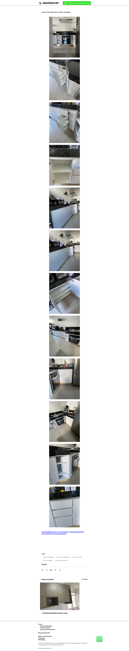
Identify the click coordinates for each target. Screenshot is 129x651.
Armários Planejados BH (63, 557)
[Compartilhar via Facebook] (42, 570)
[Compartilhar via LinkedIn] (51, 570)
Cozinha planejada (47, 560)
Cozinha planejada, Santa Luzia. (55, 613)
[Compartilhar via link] (55, 570)
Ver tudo (84, 579)
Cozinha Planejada (45, 626)
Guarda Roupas (44, 627)
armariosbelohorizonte (61, 560)
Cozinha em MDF (77, 557)
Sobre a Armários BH (45, 636)
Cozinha (44, 564)
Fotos (40, 624)
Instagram (41, 638)
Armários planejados (48, 557)
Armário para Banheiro (46, 629)
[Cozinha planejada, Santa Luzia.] (64, 596)
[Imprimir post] (59, 570)
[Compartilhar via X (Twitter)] (47, 570)
